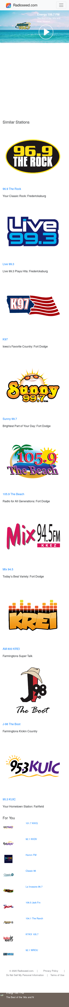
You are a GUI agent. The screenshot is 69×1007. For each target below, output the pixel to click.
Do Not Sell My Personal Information (25, 975)
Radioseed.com (29, 4)
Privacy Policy (50, 970)
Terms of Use (57, 975)
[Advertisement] (34, 83)
